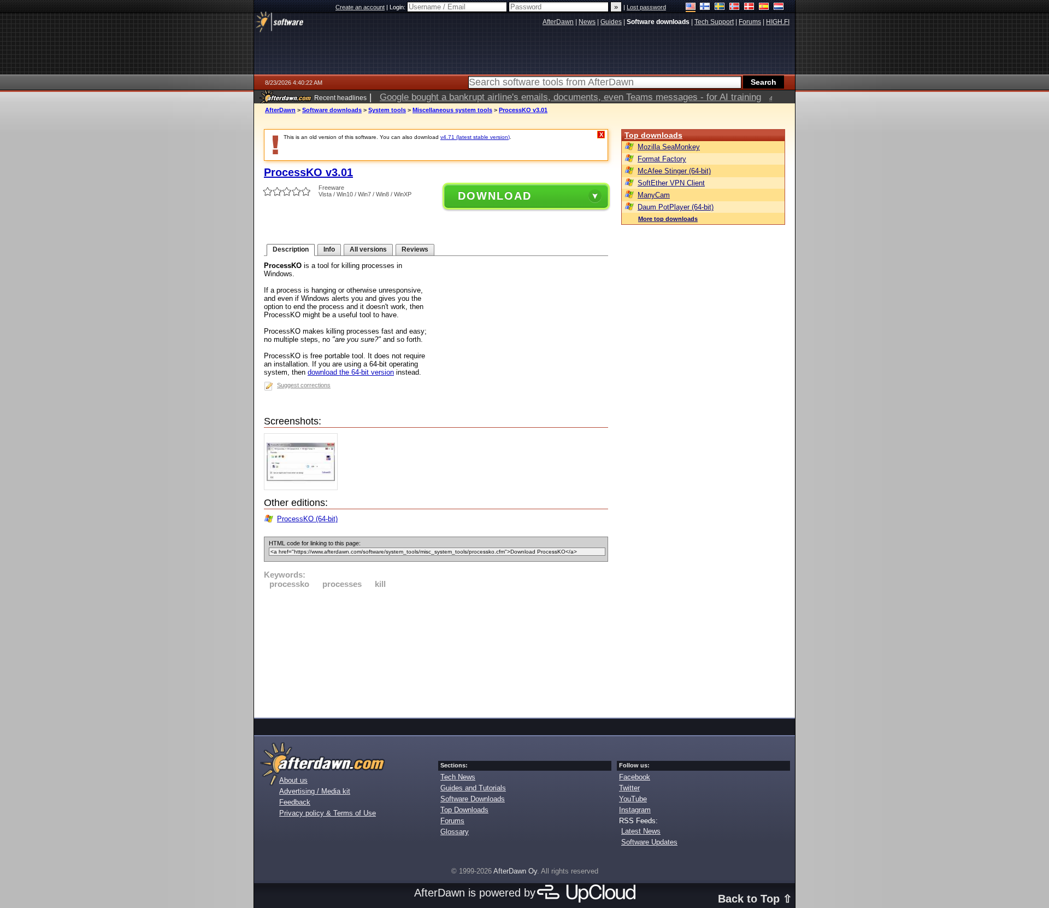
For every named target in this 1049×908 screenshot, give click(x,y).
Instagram (635, 810)
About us (293, 780)
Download (495, 196)
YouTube (633, 799)
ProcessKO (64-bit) (307, 519)
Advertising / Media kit (314, 791)
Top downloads (653, 135)
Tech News (457, 777)
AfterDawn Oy (515, 871)
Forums (452, 821)
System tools (387, 110)
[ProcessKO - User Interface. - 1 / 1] (303, 488)
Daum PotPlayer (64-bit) (676, 207)
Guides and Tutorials (473, 788)
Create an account (360, 7)
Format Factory (662, 159)
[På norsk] (734, 7)
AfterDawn (280, 110)
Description (291, 249)
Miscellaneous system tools (452, 110)
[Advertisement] (436, 651)
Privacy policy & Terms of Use (327, 813)
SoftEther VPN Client (671, 183)
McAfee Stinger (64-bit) (674, 171)
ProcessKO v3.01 (523, 110)
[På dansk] (749, 7)
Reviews (415, 249)
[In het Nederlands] (779, 7)
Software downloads (332, 110)
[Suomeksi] (705, 7)
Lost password (646, 7)
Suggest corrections (304, 385)
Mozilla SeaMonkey (669, 147)
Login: (398, 7)
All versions (368, 249)
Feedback (294, 802)
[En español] (764, 7)
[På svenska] (720, 7)
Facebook (634, 777)
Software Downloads (472, 799)
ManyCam (654, 195)
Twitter (629, 788)
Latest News (641, 831)
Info (329, 249)
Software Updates (649, 842)
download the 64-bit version (351, 372)
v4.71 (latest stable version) (475, 137)
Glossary (454, 832)
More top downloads (668, 219)
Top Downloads (464, 810)
